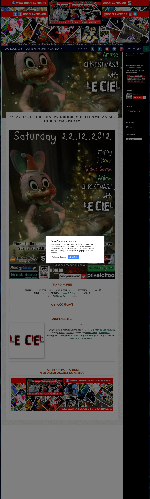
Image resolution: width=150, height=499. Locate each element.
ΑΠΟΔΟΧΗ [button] (73, 257)
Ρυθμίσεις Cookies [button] (59, 257)
